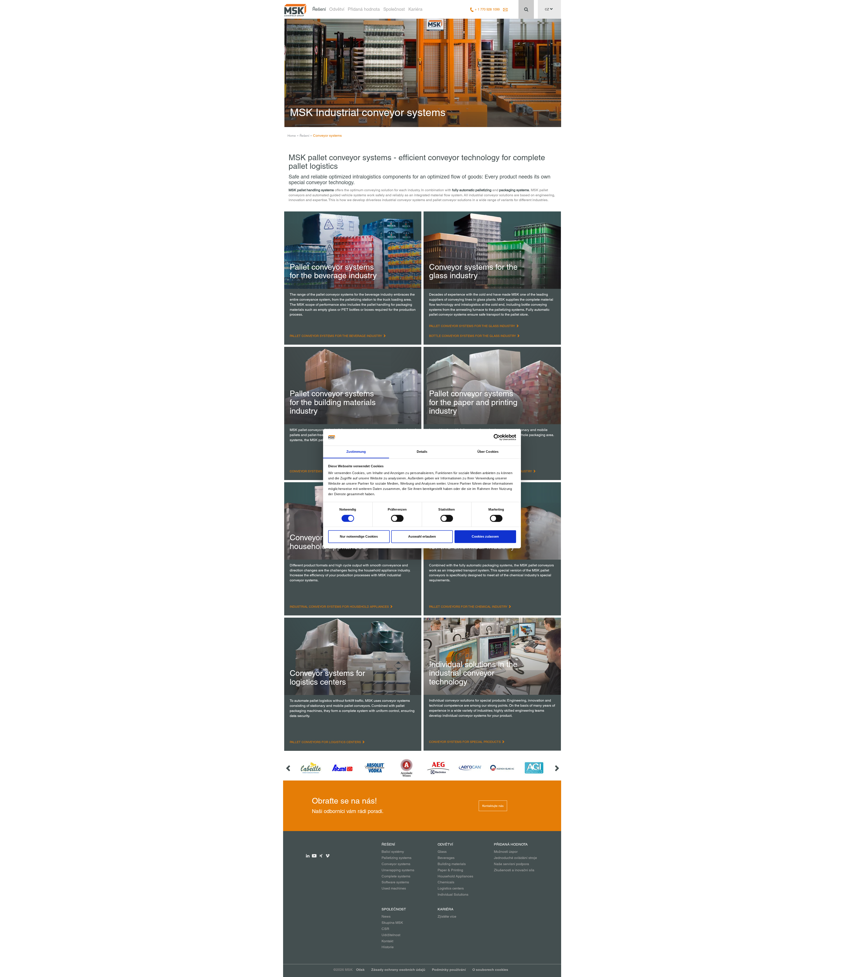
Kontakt (387, 941)
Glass (442, 852)
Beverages (446, 858)
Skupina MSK (392, 923)
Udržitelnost (391, 935)
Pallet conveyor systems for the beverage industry (336, 336)
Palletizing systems (396, 858)
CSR (385, 929)
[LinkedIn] (308, 855)
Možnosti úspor (506, 852)
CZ (547, 9)
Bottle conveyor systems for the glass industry (473, 336)
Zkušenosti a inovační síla (514, 870)
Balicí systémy (393, 852)
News (386, 916)
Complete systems (396, 876)
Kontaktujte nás (493, 806)
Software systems (395, 882)
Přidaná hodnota (364, 9)
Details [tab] (422, 452)
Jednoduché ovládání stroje (515, 858)
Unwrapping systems (398, 870)
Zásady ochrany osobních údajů (398, 970)
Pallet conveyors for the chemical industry (468, 606)
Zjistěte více (447, 916)
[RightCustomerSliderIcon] (556, 768)
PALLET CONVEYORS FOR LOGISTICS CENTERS (326, 742)
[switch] (397, 518)
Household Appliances (455, 876)
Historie (388, 947)
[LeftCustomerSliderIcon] (288, 768)
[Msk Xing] (321, 855)
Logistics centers (451, 888)
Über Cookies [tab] (487, 452)
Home (291, 135)
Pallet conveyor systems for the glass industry (472, 326)
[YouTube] (314, 855)
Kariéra (415, 9)
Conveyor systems (396, 864)
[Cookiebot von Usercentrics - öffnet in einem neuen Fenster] (497, 437)
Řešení (319, 9)
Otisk (360, 970)
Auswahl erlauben (422, 537)
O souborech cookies (490, 970)
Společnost (394, 9)
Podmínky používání (449, 970)
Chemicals (446, 882)
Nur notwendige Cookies (359, 537)
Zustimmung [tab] (356, 452)
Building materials (452, 864)
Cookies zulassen (485, 537)
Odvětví (336, 9)
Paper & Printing (450, 870)
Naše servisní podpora (511, 864)
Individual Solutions (453, 894)
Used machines (394, 888)
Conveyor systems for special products (465, 742)
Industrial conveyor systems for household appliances (340, 606)
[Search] (526, 9)
